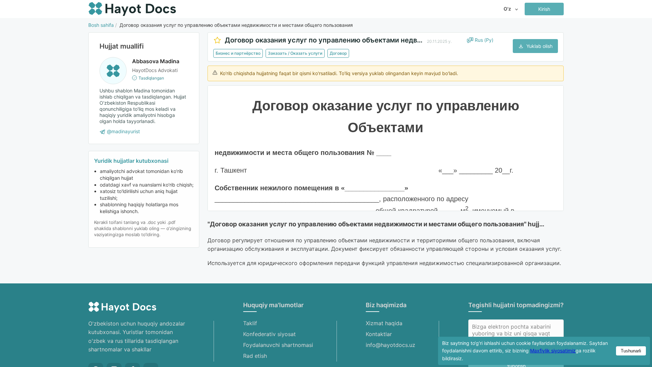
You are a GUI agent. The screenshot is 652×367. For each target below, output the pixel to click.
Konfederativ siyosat (269, 334)
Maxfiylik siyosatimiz (553, 350)
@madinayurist (123, 131)
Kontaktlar (379, 334)
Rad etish (255, 355)
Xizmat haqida (384, 323)
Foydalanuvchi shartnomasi (278, 345)
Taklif (250, 323)
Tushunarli (631, 350)
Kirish (544, 9)
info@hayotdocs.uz (390, 345)
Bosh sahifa (101, 25)
